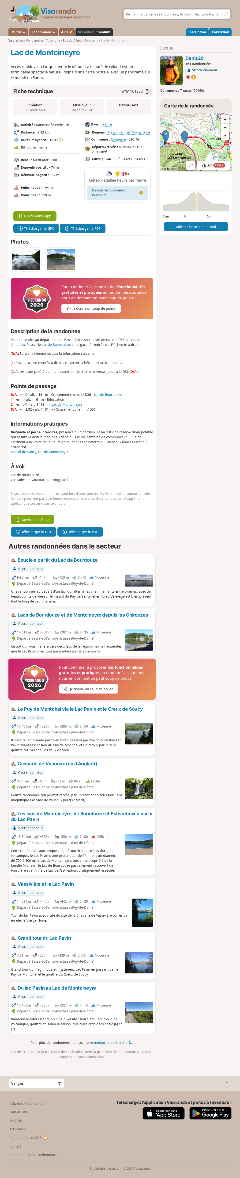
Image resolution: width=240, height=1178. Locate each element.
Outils (16, 32)
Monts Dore (141, 132)
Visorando (15, 40)
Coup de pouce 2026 (25, 1137)
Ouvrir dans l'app (37, 216)
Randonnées (41, 32)
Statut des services (104, 1168)
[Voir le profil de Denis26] (171, 70)
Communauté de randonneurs (33, 1154)
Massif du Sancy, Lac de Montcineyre (40, 452)
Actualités (17, 1129)
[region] (196, 142)
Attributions (169, 169)
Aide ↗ (66, 32)
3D (215, 165)
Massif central (119, 132)
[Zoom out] (225, 127)
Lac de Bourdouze (56, 344)
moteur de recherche (111, 1042)
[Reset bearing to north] (225, 136)
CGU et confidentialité (26, 1103)
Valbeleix (18, 344)
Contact (15, 1146)
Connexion (220, 32)
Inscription (197, 32)
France (106, 124)
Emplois (15, 1120)
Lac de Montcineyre (67, 404)
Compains (119, 139)
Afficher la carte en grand (196, 227)
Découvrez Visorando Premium (108, 192)
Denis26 (194, 58)
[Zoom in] (225, 119)
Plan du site (18, 1112)
